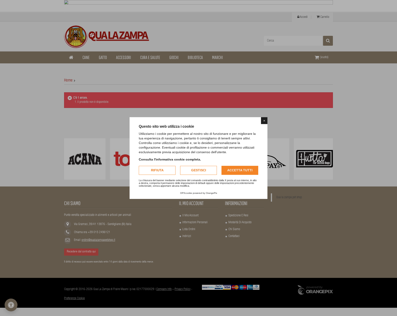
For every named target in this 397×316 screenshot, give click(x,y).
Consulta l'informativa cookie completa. (170, 159)
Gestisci (198, 170)
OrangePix (211, 193)
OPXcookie (186, 193)
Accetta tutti (239, 170)
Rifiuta (157, 170)
